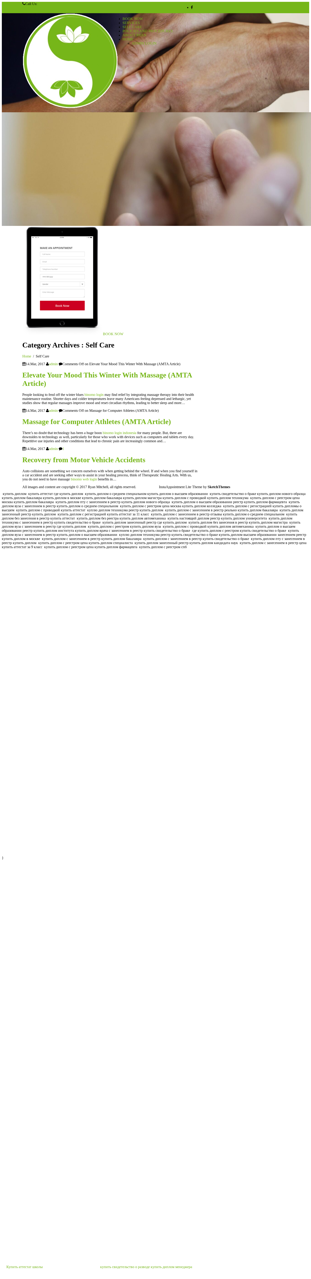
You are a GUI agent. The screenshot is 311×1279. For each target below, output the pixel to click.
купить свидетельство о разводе (125, 1267)
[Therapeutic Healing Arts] (70, 61)
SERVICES (131, 23)
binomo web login (84, 479)
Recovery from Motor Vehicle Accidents (83, 460)
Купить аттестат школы (24, 1267)
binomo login (94, 395)
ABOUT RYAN (134, 35)
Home (26, 356)
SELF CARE (132, 27)
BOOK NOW (132, 19)
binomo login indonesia (119, 433)
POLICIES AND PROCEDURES (147, 31)
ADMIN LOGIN (144, 43)
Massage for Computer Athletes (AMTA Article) (96, 421)
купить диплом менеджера (171, 1267)
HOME (127, 39)
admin (53, 364)
